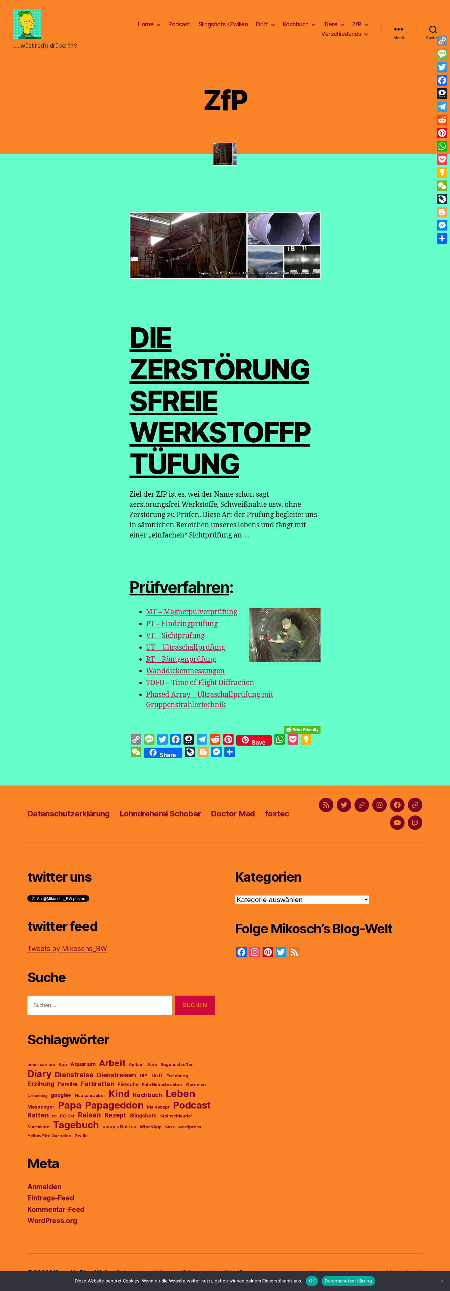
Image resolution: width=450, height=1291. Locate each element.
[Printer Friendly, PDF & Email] (302, 729)
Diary (39, 1074)
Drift (157, 1076)
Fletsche (128, 1084)
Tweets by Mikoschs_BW (67, 949)
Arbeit (112, 1063)
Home (146, 24)
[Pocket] (442, 159)
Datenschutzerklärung (68, 813)
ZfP (356, 24)
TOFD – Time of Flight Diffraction (200, 682)
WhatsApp (151, 1126)
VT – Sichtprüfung (175, 635)
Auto (152, 1064)
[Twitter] (442, 67)
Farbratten (97, 1084)
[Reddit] (442, 119)
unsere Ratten (119, 1127)
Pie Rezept (158, 1107)
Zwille (81, 1135)
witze (170, 1127)
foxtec (277, 813)
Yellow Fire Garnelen (49, 1135)
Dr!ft (262, 24)
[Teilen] (442, 238)
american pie (41, 1064)
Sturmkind (38, 1126)
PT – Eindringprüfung (182, 623)
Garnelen (196, 1084)
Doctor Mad (233, 813)
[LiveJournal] (442, 199)
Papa (69, 1105)
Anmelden (44, 1187)
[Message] (442, 54)
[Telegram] (442, 106)
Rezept (115, 1115)
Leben (180, 1093)
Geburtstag (37, 1096)
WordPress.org (52, 1221)
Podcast (179, 24)
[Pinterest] (442, 133)
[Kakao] (442, 172)
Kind (119, 1093)
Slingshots (143, 1115)
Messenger (41, 1107)
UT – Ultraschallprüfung (185, 647)
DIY (144, 1076)
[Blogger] (442, 212)
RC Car (67, 1115)
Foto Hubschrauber (162, 1084)
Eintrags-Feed (50, 1198)
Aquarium (82, 1064)
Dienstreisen (116, 1075)
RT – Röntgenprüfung (181, 659)
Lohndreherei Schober (160, 813)
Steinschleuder (176, 1115)
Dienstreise (74, 1075)
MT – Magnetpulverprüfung (191, 612)
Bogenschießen (177, 1064)
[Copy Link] (442, 40)
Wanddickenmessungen (185, 671)
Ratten (37, 1115)
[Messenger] (442, 225)
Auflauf (136, 1064)
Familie (68, 1084)
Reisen (89, 1115)
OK (312, 1280)
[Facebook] (442, 80)
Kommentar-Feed (56, 1209)
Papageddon (114, 1105)
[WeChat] (442, 185)
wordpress (189, 1126)
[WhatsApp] (442, 146)
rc (54, 1115)
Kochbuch (296, 24)
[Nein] (441, 1281)
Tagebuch (76, 1125)
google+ (61, 1095)
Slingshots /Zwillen (223, 24)
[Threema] (442, 93)
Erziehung (177, 1075)
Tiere (330, 24)
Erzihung (40, 1084)
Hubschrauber (90, 1095)
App (63, 1064)
